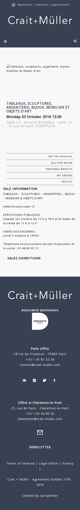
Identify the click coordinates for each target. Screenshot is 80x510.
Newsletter (25, 4)
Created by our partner (40, 496)
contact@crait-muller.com (40, 365)
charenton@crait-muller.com (40, 419)
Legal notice (48, 463)
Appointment (60, 4)
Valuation (42, 4)
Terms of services (20, 463)
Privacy (67, 463)
